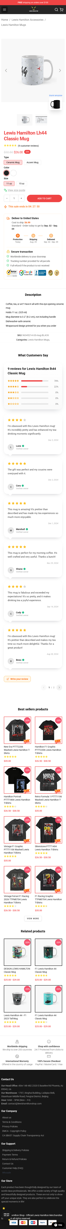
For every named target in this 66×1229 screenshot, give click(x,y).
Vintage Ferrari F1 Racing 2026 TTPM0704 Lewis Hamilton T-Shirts (16, 899)
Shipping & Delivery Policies (15, 1150)
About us (6, 1117)
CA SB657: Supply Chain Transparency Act (23, 1135)
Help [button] (60, 1225)
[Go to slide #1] (24, 120)
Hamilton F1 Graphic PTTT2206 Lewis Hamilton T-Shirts (48, 749)
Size (6, 178)
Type (6, 157)
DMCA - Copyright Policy (14, 1131)
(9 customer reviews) (28, 145)
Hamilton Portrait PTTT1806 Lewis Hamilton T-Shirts (17, 799)
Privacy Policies (10, 1126)
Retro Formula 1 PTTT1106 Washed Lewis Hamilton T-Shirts (48, 799)
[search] (56, 10)
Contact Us (7, 1163)
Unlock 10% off (6, 1215)
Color (6, 167)
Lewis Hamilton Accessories (27, 19)
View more (33, 918)
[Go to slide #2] (41, 120)
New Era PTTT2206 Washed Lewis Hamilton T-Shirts (17, 749)
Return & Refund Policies (14, 1159)
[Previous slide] (6, 70)
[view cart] (61, 10)
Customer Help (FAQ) (12, 1168)
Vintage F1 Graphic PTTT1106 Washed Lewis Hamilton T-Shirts (16, 849)
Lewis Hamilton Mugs (13, 24)
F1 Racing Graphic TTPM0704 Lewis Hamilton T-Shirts (48, 899)
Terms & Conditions (11, 1122)
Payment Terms (10, 1154)
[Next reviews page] (59, 687)
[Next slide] (59, 70)
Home (4, 19)
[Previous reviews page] (44, 687)
